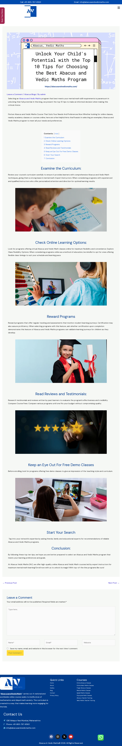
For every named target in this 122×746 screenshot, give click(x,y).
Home (52, 683)
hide (56, 134)
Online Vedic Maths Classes (85, 685)
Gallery (52, 688)
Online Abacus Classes (84, 683)
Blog (51, 690)
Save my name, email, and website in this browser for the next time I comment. (44, 648)
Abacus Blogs (30, 94)
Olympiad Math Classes (84, 695)
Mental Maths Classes (84, 690)
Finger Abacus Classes (84, 688)
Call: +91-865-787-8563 (30, 2)
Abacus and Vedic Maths (30, 98)
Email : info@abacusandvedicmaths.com (91, 2)
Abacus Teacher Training (84, 698)
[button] (119, 7)
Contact (52, 693)
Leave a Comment (15, 94)
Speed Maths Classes (83, 693)
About (52, 685)
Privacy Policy (54, 695)
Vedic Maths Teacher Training (86, 700)
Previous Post (10, 583)
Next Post (113, 583)
